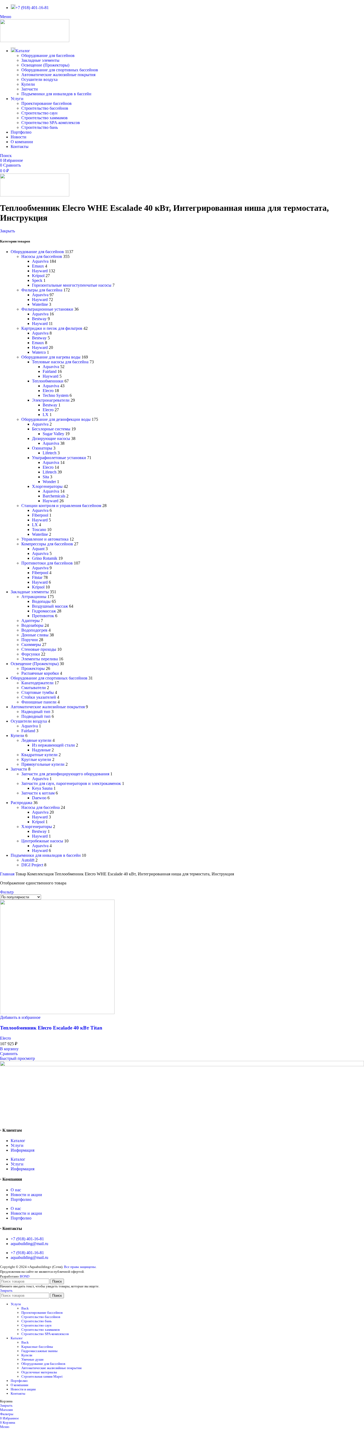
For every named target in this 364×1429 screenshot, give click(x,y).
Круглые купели (36, 759)
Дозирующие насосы (51, 438)
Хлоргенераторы (47, 486)
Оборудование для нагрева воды (50, 357)
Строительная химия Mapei (42, 1376)
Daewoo (39, 798)
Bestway (39, 318)
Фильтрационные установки (47, 309)
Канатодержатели (37, 683)
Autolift (27, 860)
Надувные (41, 750)
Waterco (39, 352)
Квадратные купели (39, 754)
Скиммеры (31, 644)
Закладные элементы (40, 60)
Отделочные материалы (39, 1372)
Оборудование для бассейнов (48, 55)
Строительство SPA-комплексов (50, 122)
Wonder (49, 481)
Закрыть (7, 231)
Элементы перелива (39, 659)
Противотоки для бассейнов (47, 563)
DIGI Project (32, 865)
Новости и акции (26, 1194)
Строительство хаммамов (44, 118)
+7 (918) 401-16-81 (27, 1239)
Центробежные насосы (42, 841)
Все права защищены (80, 1267)
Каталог (18, 1140)
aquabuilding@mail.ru (29, 1243)
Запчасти (29, 89)
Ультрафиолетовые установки (59, 457)
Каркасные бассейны (37, 1347)
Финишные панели (38, 702)
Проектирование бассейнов (46, 103)
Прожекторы (33, 668)
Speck (37, 280)
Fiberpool (40, 515)
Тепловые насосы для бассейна (60, 362)
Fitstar (37, 577)
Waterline (40, 304)
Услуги (17, 1145)
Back (25, 1308)
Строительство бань (39, 127)
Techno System (55, 395)
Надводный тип (35, 711)
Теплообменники (47, 381)
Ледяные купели (36, 740)
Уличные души (32, 1359)
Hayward (40, 271)
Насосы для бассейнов (41, 256)
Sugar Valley (53, 433)
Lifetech (49, 453)
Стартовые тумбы (37, 692)
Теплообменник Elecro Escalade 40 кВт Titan (51, 1028)
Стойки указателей (38, 697)
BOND (24, 1276)
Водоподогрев (34, 630)
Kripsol (38, 275)
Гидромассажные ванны (39, 1351)
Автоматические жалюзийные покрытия (58, 74)
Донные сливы (34, 635)
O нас (16, 1190)
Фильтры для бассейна (41, 290)
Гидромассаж (44, 611)
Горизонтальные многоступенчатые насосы (71, 285)
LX (45, 414)
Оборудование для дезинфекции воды (56, 419)
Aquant (38, 548)
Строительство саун (39, 113)
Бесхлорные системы (51, 429)
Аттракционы (33, 596)
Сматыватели (33, 687)
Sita (46, 477)
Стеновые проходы (38, 649)
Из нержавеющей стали (53, 745)
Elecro (48, 390)
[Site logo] (34, 40)
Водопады (41, 601)
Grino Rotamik (44, 558)
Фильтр (7, 892)
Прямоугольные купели (42, 764)
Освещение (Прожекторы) (45, 65)
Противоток (43, 615)
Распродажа (21, 802)
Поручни (29, 639)
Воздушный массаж (50, 606)
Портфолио (21, 1199)
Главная (7, 874)
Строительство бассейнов (44, 108)
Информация (22, 1150)
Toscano (39, 529)
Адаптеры (30, 620)
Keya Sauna (42, 788)
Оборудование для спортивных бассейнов (59, 70)
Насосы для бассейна (40, 807)
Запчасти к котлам (38, 793)
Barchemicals (54, 496)
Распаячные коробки (40, 673)
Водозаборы (32, 625)
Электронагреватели (51, 400)
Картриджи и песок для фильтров (51, 328)
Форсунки (30, 654)
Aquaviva (40, 261)
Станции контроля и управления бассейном (61, 505)
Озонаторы (42, 448)
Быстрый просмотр (17, 1058)
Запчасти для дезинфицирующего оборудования (65, 774)
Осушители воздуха (39, 79)
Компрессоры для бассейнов (47, 544)
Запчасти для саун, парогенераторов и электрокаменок (71, 783)
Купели (28, 84)
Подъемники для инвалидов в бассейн (56, 94)
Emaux (38, 266)
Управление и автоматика (44, 539)
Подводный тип (36, 716)
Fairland (49, 371)
